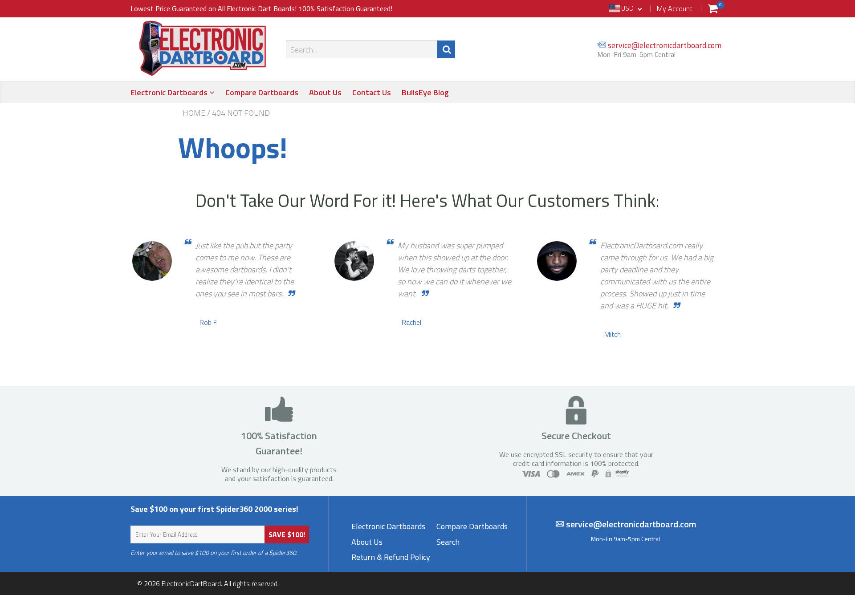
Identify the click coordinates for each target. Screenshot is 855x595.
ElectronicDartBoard (191, 583)
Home (194, 113)
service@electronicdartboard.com (663, 45)
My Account (674, 8)
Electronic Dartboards (169, 92)
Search (448, 542)
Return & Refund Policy (390, 557)
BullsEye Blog (425, 92)
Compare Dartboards (261, 92)
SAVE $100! (287, 534)
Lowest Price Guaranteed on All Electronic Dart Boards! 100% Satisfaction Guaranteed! (261, 8)
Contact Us (371, 92)
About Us (325, 92)
